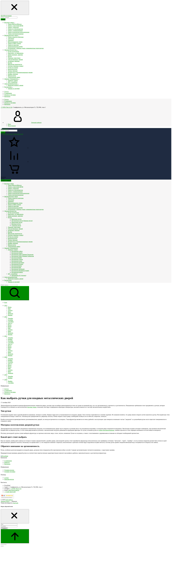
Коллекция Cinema (17, 259)
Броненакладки (12, 69)
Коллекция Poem (16, 266)
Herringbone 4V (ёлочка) (18, 275)
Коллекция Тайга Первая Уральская (22, 254)
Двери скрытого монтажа (15, 37)
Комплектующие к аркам (15, 85)
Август (10, 323)
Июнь (9, 307)
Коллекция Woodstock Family (20, 270)
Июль (9, 325)
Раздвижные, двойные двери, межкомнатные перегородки (26, 48)
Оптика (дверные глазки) (15, 66)
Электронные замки (14, 77)
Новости (7, 462)
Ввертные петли (16, 219)
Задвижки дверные (14, 61)
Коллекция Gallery (17, 251)
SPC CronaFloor (12, 82)
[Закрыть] (15, 516)
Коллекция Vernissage (18, 269)
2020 (5, 357)
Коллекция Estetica (17, 272)
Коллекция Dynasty (17, 264)
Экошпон (11, 40)
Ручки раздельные (13, 51)
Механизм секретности (15, 64)
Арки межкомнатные (10, 277)
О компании (8, 101)
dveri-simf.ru (9, 500)
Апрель (10, 310)
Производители (9, 479)
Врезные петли (16, 224)
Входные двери (9, 183)
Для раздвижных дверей (15, 59)
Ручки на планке (13, 67)
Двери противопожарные (15, 34)
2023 (5, 305)
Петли (10, 56)
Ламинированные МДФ (15, 46)
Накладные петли (16, 222)
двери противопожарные (106, 430)
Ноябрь (10, 339)
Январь (10, 315)
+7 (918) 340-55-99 (17, 134)
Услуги (6, 99)
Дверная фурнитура (10, 211)
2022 (5, 317)
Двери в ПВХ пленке (14, 43)
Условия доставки (9, 471)
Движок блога (5, 501)
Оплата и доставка (10, 102)
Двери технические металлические (18, 32)
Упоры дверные (13, 71)
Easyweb (15, 503)
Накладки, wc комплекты (15, 53)
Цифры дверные (13, 74)
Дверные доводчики (14, 58)
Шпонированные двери (15, 42)
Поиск (3, 19)
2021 (5, 336)
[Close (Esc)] (1, 544)
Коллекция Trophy (17, 253)
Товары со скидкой (14, 88)
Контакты (7, 104)
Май (9, 308)
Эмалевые (11, 38)
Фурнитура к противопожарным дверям (20, 72)
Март (9, 312)
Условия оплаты (9, 470)
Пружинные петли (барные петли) (22, 220)
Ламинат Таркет (13, 80)
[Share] (3, 544)
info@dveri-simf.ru (13, 490)
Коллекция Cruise (16, 261)
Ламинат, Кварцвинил (11, 248)
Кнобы (10, 63)
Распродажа (8, 280)
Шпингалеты (12, 75)
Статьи (6, 478)
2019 (5, 375)
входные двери (31, 407)
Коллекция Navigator (17, 262)
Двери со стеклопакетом (15, 29)
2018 (5, 379)
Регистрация (7, 15)
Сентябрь (11, 321)
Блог (5, 302)
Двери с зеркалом (13, 27)
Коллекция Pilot (16, 267)
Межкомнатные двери (11, 196)
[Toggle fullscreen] (4, 544)
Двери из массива (13, 45)
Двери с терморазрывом (15, 30)
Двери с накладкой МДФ (15, 25)
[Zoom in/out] (5, 544)
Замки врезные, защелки (15, 54)
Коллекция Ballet (16, 257)
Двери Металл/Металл (15, 24)
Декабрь (10, 318)
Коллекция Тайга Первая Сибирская (22, 256)
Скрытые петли (16, 225)
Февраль (10, 313)
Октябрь (10, 320)
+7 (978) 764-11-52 (6, 107)
